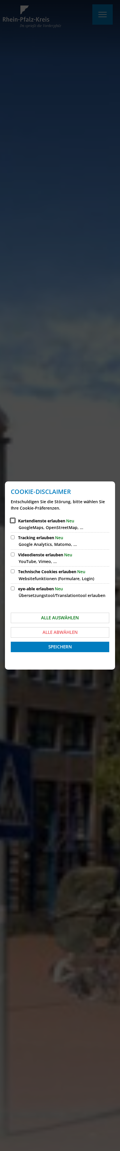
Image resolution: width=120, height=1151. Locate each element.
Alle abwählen (60, 632)
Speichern (60, 647)
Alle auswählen (60, 618)
